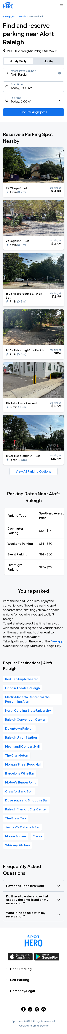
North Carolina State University (28, 710)
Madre (37, 836)
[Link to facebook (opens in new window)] (23, 1010)
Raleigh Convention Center (25, 719)
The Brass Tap (15, 818)
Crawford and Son (19, 791)
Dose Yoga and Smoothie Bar (26, 800)
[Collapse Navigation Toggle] (62, 5)
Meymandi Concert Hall (22, 746)
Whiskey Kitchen (17, 845)
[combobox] (33, 73)
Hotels (22, 16)
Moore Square (15, 836)
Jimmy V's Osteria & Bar (22, 827)
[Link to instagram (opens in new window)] (30, 1010)
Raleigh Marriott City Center (26, 809)
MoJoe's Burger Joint (20, 782)
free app (56, 641)
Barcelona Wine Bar (19, 773)
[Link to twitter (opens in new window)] (37, 1010)
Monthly (49, 61)
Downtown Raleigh (19, 728)
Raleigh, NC (9, 16)
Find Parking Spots (33, 112)
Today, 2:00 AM (21, 88)
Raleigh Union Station (21, 737)
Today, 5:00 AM (21, 101)
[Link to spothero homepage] (33, 941)
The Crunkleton (16, 755)
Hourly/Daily (18, 61)
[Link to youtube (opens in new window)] (43, 1010)
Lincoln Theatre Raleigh (22, 688)
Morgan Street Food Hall (23, 764)
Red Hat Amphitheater (21, 679)
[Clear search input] (59, 73)
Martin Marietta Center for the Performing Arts (27, 699)
